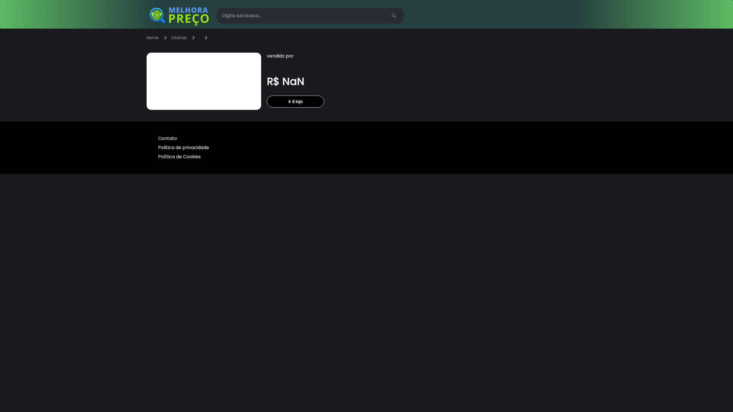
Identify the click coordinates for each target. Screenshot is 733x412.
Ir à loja (296, 101)
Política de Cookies (179, 156)
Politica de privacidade (183, 147)
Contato (167, 138)
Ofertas (179, 38)
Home (153, 38)
